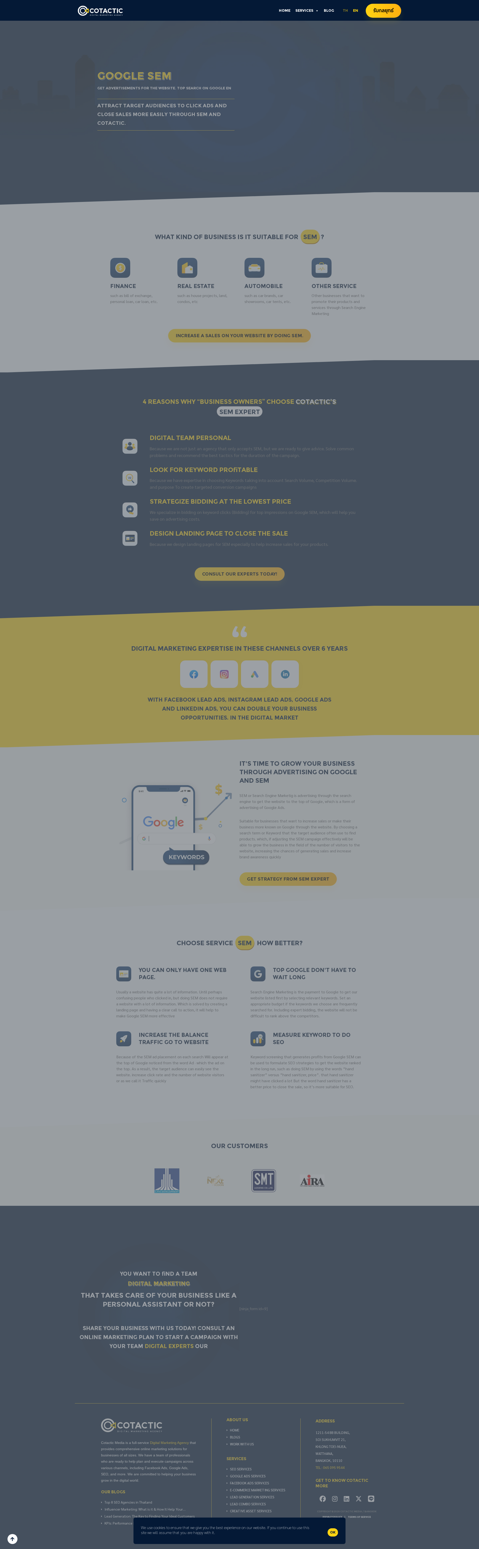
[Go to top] (12, 1539)
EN (355, 10)
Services (304, 10)
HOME (284, 10)
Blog (329, 10)
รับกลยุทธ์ (383, 10)
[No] (339, 1530)
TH (345, 10)
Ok (333, 1532)
